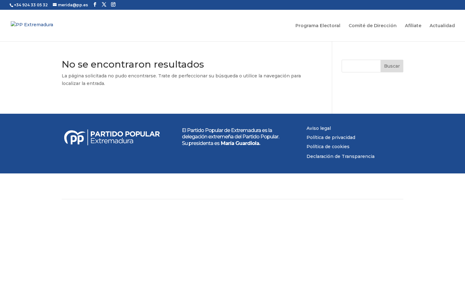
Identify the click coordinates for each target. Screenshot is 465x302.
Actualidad (442, 25)
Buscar (392, 66)
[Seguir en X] (320, 262)
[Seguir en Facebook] (307, 262)
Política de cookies (328, 146)
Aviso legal (319, 128)
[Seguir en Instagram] (332, 262)
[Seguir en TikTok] (345, 262)
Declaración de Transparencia (341, 156)
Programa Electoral (317, 25)
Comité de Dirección (373, 25)
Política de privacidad (331, 137)
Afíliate (413, 25)
